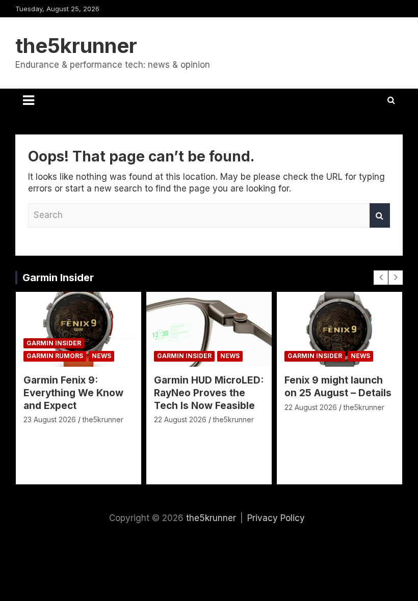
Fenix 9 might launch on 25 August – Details (337, 386)
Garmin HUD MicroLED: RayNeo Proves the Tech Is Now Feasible (209, 392)
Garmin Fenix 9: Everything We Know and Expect (73, 392)
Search (380, 215)
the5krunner (76, 45)
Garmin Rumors (55, 356)
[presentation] (381, 277)
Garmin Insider (58, 277)
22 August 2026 (180, 419)
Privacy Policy (276, 518)
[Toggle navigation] (28, 100)
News (101, 356)
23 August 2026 (49, 419)
